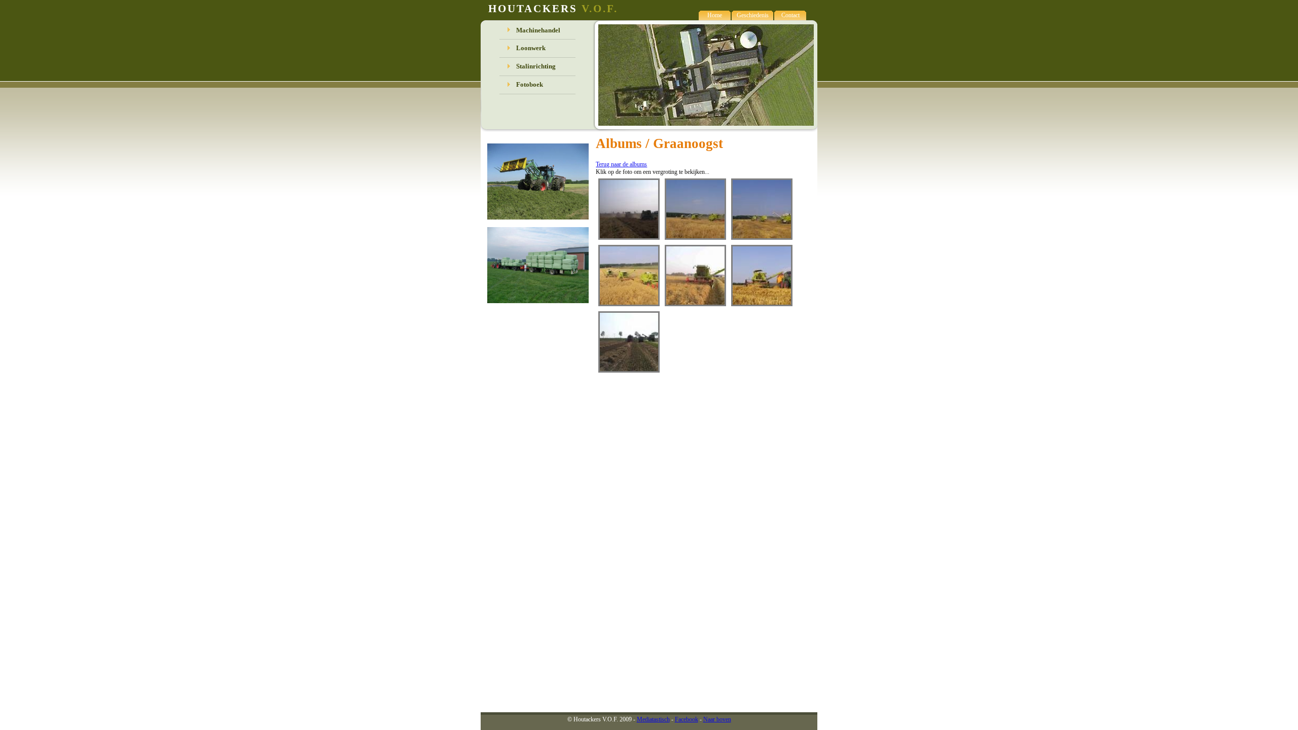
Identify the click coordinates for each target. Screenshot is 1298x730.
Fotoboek (529, 84)
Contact (790, 15)
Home (714, 15)
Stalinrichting (536, 66)
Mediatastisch (653, 719)
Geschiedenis (753, 15)
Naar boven (717, 719)
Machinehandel (538, 30)
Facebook (686, 719)
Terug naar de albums (621, 164)
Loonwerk (531, 48)
